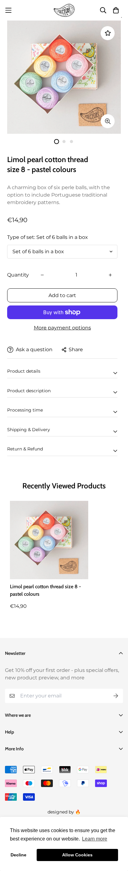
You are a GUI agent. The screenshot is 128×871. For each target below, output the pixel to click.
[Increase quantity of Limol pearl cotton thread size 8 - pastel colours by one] (110, 275)
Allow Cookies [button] (77, 854)
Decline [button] (18, 854)
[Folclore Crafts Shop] (64, 10)
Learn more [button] (94, 838)
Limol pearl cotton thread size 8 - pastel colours (45, 590)
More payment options (62, 328)
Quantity (18, 275)
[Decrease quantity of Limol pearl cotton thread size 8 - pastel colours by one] (42, 275)
